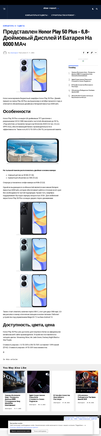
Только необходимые (40, 431)
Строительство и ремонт (62, 15)
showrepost (14, 53)
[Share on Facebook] (83, 52)
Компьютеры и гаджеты (36, 15)
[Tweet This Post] (87, 52)
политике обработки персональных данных (24, 427)
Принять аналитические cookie (20, 431)
